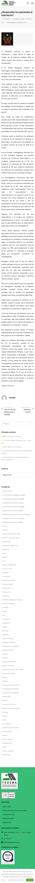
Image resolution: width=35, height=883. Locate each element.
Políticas (5, 681)
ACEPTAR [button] (29, 880)
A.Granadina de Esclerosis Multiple (14, 507)
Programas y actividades (11, 693)
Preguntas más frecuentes (11, 685)
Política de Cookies (8, 818)
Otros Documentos (9, 673)
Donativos (6, 596)
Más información (8, 638)
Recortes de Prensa (9, 704)
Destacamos (7, 592)
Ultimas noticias (8, 739)
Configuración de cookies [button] (16, 880)
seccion (5, 716)
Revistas (5, 712)
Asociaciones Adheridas (10, 545)
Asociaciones (7, 541)
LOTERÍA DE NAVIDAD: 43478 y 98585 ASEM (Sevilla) (16, 452)
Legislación (6, 619)
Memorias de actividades (11, 646)
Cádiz (4, 553)
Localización (6, 623)
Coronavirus (6, 576)
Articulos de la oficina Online (11, 534)
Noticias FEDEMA (8, 665)
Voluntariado (7, 755)
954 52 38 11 (8, 839)
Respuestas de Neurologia (11, 708)
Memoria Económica (9, 642)
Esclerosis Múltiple (9, 603)
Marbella (5, 634)
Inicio (3, 22)
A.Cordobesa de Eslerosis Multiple (14, 499)
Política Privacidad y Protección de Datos (15, 810)
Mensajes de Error (9, 650)
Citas (4, 561)
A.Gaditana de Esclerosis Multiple (13, 503)
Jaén (4, 615)
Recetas (5, 700)
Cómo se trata (7, 569)
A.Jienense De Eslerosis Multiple (13, 510)
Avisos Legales (7, 806)
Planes (5, 677)
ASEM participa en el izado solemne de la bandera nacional (15, 458)
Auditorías (6, 549)
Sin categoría (7, 724)
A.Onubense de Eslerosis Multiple (13, 518)
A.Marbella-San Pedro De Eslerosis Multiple (16, 514)
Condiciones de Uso (9, 814)
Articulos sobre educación (11, 538)
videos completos (8, 751)
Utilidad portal (7, 743)
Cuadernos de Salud (9, 580)
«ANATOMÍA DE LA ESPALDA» (12, 447)
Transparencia (7, 731)
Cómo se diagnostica (9, 565)
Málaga (5, 627)
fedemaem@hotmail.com (12, 842)
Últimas (5, 735)
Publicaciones (7, 696)
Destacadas (6, 588)
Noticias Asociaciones (9, 662)
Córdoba (5, 572)
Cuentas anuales (8, 584)
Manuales (6, 631)
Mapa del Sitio (7, 822)
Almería (5, 526)
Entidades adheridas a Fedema (12, 600)
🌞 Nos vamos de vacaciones (12, 436)
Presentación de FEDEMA (11, 689)
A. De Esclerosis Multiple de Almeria (14, 495)
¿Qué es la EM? (7, 491)
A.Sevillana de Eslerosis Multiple (13, 522)
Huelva (5, 611)
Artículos (5, 530)
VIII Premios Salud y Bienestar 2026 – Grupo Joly (16, 441)
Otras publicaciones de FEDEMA (13, 669)
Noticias (29, 19)
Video (4, 747)
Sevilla (5, 720)
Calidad (5, 557)
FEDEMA (7, 19)
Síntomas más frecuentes (11, 727)
